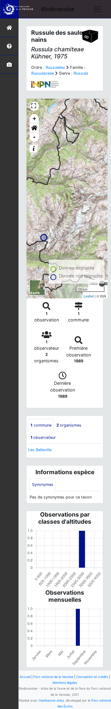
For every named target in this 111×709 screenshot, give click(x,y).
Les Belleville (39, 449)
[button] (34, 127)
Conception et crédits (92, 677)
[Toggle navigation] (97, 9)
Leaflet (89, 295)
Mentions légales (64, 682)
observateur (43, 437)
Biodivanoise (57, 9)
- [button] (34, 137)
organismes (68, 425)
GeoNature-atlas (51, 700)
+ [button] (34, 118)
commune (41, 425)
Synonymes (42, 484)
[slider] (102, 284)
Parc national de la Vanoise (53, 677)
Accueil (25, 677)
